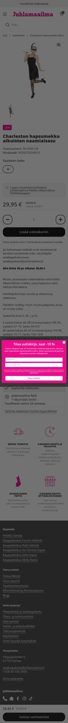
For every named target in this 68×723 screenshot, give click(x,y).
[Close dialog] (64, 342)
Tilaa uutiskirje (34, 378)
